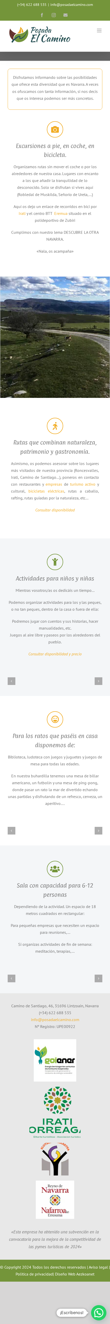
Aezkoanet (85, 1274)
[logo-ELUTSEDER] (55, 1144)
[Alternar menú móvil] (99, 30)
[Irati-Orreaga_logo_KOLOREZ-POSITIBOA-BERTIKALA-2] (55, 1088)
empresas (54, 484)
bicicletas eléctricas (46, 491)
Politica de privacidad (34, 1274)
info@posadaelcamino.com (71, 4)
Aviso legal (98, 1267)
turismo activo (81, 484)
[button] (11, 681)
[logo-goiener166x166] (55, 1041)
